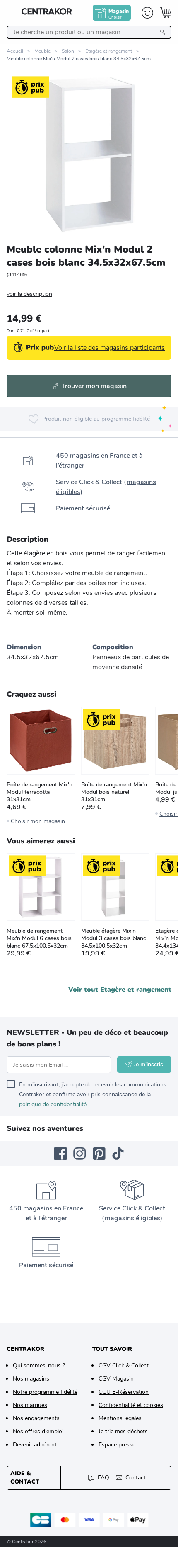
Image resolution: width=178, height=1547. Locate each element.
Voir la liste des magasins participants (109, 347)
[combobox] (89, 32)
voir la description (29, 294)
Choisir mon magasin (38, 821)
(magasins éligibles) (132, 1218)
